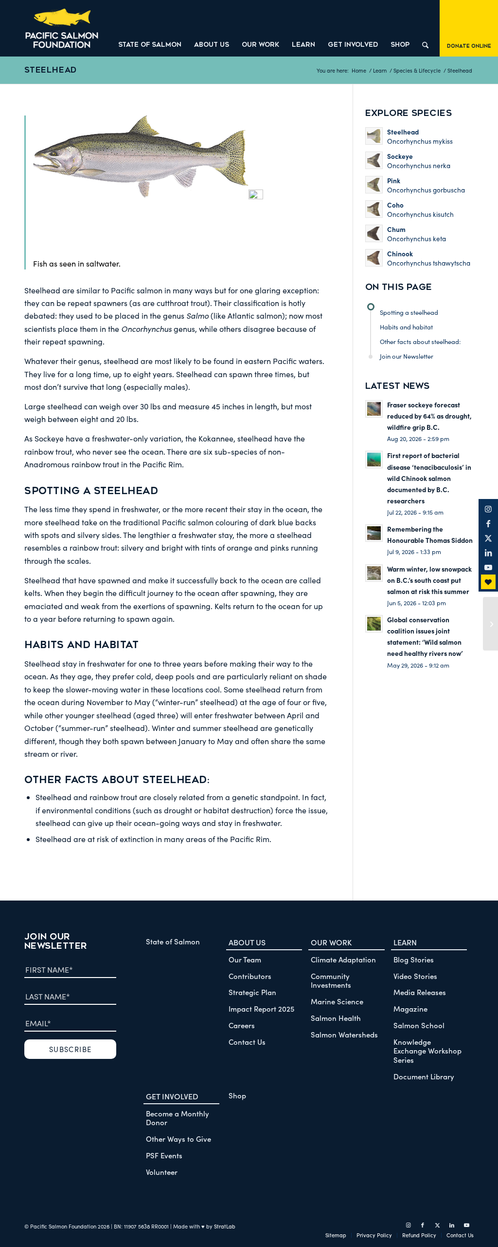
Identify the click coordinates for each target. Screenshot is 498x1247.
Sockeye (400, 156)
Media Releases (419, 992)
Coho (395, 205)
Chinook (400, 253)
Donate (488, 582)
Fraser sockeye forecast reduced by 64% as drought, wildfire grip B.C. (429, 416)
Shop (237, 1095)
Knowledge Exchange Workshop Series (427, 1050)
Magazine (410, 1008)
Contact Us (247, 1041)
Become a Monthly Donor (177, 1118)
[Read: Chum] (374, 233)
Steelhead (50, 70)
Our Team (245, 959)
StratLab (224, 1226)
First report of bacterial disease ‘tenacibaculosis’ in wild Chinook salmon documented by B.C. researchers (429, 478)
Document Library (423, 1076)
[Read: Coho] (374, 209)
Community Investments (331, 980)
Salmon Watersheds (344, 1034)
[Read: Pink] (374, 184)
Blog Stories (413, 959)
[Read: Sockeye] (374, 160)
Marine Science (337, 1001)
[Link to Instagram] (488, 508)
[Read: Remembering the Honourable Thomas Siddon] (374, 533)
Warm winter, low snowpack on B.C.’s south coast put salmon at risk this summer (429, 580)
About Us (247, 942)
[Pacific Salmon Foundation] (61, 28)
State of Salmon (173, 941)
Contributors (250, 976)
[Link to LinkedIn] (488, 552)
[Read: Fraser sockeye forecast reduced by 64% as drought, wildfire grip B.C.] (374, 409)
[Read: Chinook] (374, 258)
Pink (393, 180)
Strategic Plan (252, 992)
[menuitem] (150, 28)
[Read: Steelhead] (374, 136)
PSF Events (164, 1155)
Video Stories (415, 976)
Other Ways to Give (178, 1138)
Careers (242, 1025)
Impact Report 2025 (261, 1008)
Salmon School (419, 1025)
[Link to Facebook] (488, 523)
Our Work (331, 942)
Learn (405, 942)
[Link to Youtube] (488, 567)
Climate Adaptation (343, 959)
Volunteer (162, 1172)
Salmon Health (336, 1018)
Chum (396, 229)
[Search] (425, 28)
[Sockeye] (490, 624)
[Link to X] (488, 538)
